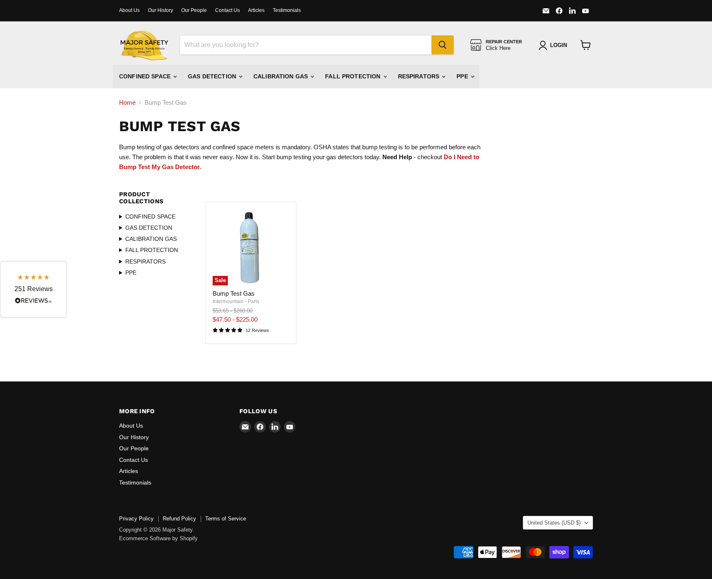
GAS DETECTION (213, 76)
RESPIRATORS (419, 76)
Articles (256, 10)
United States (554, 523)
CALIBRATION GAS (281, 76)
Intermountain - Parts (236, 301)
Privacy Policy (136, 518)
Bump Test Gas (234, 293)
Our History (160, 10)
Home (127, 102)
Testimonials (287, 10)
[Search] (442, 44)
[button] (33, 290)
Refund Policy (179, 518)
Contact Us (227, 10)
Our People (194, 10)
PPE (463, 76)
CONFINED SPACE (145, 76)
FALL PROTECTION (353, 76)
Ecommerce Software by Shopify (158, 538)
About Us (129, 10)
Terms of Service (225, 518)
